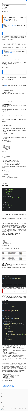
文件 (2, 5)
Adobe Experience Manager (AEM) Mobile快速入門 (11, 25)
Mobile (3, 12)
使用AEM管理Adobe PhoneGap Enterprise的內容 (8, 386)
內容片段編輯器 (6, 20)
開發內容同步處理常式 (9, 52)
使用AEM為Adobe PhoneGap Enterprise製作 (8, 385)
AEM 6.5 (4, 5)
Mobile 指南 (7, 5)
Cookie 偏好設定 (18, 408)
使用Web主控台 (6, 85)
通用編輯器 (5, 19)
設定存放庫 (5, 87)
